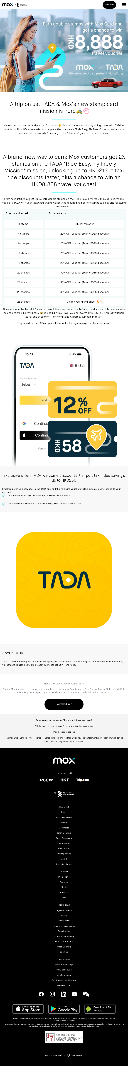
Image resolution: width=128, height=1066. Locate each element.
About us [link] (64, 882)
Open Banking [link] (64, 947)
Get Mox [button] (109, 4)
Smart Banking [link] (64, 833)
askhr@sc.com (64, 986)
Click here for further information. (64, 1020)
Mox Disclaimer (60, 732)
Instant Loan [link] (64, 844)
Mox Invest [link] (64, 823)
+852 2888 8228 (64, 970)
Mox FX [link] (64, 859)
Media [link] (64, 887)
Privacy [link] (64, 916)
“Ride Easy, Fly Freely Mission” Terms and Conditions (60, 726)
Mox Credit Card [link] (64, 817)
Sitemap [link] (64, 952)
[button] (124, 4)
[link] (7, 4)
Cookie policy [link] (64, 921)
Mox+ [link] (64, 812)
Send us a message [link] (64, 965)
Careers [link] (64, 893)
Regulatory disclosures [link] (64, 926)
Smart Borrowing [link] (64, 838)
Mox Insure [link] (64, 828)
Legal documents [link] (64, 910)
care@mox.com (64, 975)
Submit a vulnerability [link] (64, 936)
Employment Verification (64, 980)
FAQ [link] (64, 898)
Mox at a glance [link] (64, 864)
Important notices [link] (64, 942)
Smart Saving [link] (64, 849)
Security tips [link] (64, 931)
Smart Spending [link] (64, 854)
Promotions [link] (63, 877)
